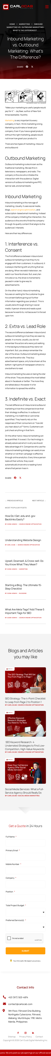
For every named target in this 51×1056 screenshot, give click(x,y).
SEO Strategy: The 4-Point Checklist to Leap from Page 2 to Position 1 (25, 700)
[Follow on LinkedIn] (33, 1033)
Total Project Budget (16, 905)
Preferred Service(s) (16, 920)
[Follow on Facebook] (18, 1033)
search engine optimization (23, 209)
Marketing (24, 24)
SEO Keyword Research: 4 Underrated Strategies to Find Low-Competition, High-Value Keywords (25, 745)
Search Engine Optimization (31, 705)
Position (10, 891)
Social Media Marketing (29, 796)
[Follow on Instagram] (25, 1033)
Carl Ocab (12, 705)
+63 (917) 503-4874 (18, 997)
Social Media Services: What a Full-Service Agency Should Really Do (24, 790)
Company (11, 878)
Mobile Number (13, 864)
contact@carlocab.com (20, 1004)
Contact (39, 1036)
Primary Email (13, 850)
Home (12, 24)
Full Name (11, 836)
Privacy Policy (25, 1036)
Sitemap (12, 1036)
